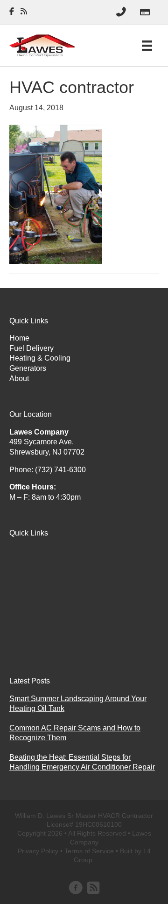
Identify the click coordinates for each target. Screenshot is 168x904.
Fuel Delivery (31, 348)
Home (19, 338)
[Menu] (147, 45)
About (19, 378)
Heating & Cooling (39, 358)
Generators (27, 368)
